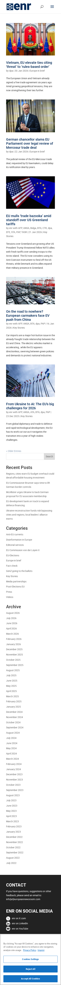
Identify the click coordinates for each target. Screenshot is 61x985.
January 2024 (13, 769)
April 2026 (11, 628)
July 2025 (11, 675)
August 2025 (13, 670)
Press (9, 591)
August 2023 (13, 795)
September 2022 (14, 852)
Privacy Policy (29, 950)
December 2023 (14, 774)
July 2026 (11, 618)
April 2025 (11, 691)
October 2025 (13, 659)
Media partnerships (16, 581)
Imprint (41, 950)
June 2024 (11, 743)
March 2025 (12, 696)
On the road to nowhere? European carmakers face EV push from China (27, 315)
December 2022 (14, 836)
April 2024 (11, 753)
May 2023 (11, 810)
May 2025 (11, 685)
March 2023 (12, 821)
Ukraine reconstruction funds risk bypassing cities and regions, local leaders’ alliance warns (29, 514)
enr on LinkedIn (20, 923)
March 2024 (12, 758)
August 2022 (13, 857)
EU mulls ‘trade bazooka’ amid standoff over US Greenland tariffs (28, 220)
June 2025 (11, 680)
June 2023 (11, 805)
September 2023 (14, 790)
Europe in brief (37, 70)
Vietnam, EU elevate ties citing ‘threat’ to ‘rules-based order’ (29, 65)
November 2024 (14, 717)
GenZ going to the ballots (19, 571)
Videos (9, 597)
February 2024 (14, 764)
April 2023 (11, 816)
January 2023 (13, 831)
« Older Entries (13, 451)
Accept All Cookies (30, 978)
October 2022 (13, 847)
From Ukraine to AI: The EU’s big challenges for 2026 (30, 406)
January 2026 (13, 644)
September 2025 (14, 665)
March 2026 (12, 633)
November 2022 (14, 842)
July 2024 (11, 738)
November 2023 (14, 779)
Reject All (30, 969)
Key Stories (19, 327)
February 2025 (14, 701)
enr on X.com (19, 918)
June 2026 (11, 623)
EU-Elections (12, 555)
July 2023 (11, 800)
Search (49, 456)
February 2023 (14, 826)
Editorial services (15, 544)
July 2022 (11, 863)
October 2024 (13, 722)
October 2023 (13, 784)
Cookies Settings (30, 959)
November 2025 (14, 654)
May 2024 (11, 748)
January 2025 (13, 706)
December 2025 (14, 649)
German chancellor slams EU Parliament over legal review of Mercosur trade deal (29, 143)
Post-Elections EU (15, 586)
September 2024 (14, 727)
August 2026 (13, 612)
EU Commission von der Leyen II (22, 550)
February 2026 (14, 639)
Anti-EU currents (14, 534)
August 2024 (13, 732)
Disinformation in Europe (19, 539)
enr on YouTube (20, 928)
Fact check (11, 565)
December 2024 (14, 711)
